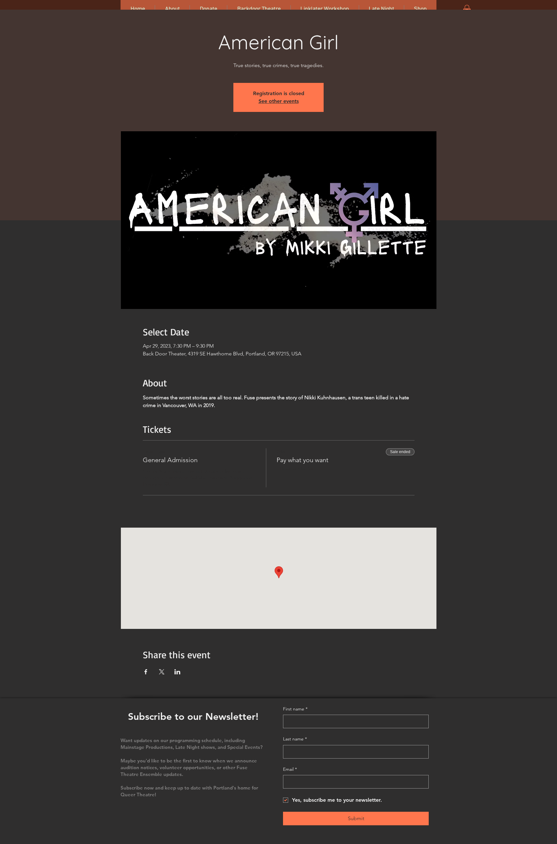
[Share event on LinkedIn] (177, 671)
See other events (279, 101)
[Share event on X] (162, 671)
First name (295, 709)
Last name (295, 739)
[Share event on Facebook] (146, 671)
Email (290, 769)
